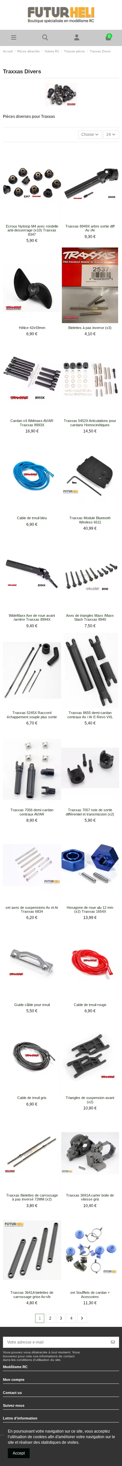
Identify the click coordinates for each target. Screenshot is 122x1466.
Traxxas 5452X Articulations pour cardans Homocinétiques (90, 423)
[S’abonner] (113, 1342)
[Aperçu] (36, 220)
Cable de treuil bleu (32, 518)
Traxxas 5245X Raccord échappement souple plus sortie (32, 715)
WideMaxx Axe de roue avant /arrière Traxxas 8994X (32, 618)
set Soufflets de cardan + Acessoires (90, 1295)
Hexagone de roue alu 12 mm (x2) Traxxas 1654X (90, 910)
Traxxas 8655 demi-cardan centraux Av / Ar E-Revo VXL (90, 715)
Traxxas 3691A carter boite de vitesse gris (90, 1197)
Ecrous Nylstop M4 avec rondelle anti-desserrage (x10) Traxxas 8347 (32, 230)
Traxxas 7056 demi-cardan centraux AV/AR (31, 812)
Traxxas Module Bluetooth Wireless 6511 (90, 520)
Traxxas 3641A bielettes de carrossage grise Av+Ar (31, 1295)
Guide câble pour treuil (32, 1005)
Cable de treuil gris (32, 1098)
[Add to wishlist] (28, 220)
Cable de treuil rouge (90, 1005)
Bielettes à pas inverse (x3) (90, 328)
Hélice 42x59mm (32, 328)
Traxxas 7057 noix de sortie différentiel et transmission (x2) (90, 812)
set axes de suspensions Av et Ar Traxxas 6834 (32, 910)
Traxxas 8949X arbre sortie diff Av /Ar (90, 228)
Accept (19, 1453)
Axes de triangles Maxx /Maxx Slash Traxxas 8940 (90, 618)
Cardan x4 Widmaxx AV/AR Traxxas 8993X (31, 423)
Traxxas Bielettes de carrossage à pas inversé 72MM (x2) (32, 1197)
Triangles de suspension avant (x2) (90, 1100)
